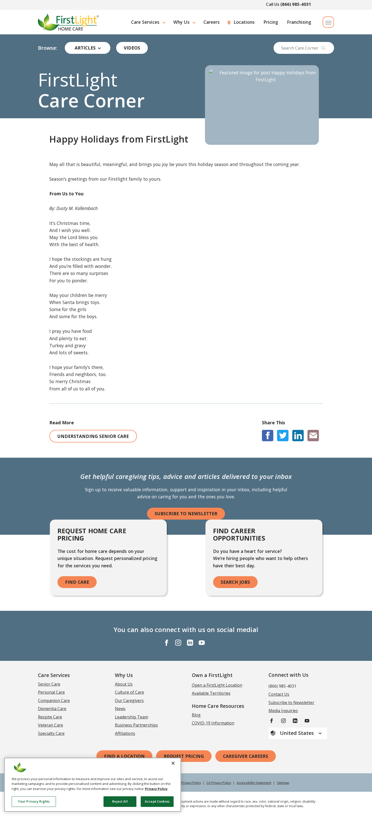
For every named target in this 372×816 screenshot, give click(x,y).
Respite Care (50, 717)
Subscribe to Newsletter (186, 513)
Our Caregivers (129, 700)
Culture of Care (129, 692)
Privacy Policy (191, 782)
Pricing (270, 22)
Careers (211, 22)
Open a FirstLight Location (217, 685)
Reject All (120, 801)
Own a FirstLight (212, 675)
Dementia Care (52, 708)
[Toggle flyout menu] (328, 22)
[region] (92, 785)
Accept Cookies (157, 801)
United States (297, 733)
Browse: (47, 48)
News (120, 708)
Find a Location (124, 756)
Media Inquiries (283, 710)
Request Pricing (184, 756)
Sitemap (283, 782)
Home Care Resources (218, 706)
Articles (85, 48)
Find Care (77, 582)
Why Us (181, 22)
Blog (196, 715)
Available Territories (211, 693)
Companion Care (54, 700)
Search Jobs (235, 582)
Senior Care (49, 684)
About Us (124, 684)
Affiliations (125, 733)
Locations (244, 22)
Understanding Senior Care (93, 436)
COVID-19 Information (213, 723)
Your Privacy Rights (34, 801)
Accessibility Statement (254, 782)
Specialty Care (51, 733)
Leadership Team (131, 717)
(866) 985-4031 (295, 4)
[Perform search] (323, 48)
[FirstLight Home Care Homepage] (68, 22)
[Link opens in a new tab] (267, 435)
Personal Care (51, 692)
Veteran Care (50, 725)
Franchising (299, 22)
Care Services (145, 22)
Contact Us (278, 694)
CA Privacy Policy (218, 782)
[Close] (173, 763)
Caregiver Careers (245, 756)
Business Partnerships (136, 725)
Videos (132, 48)
